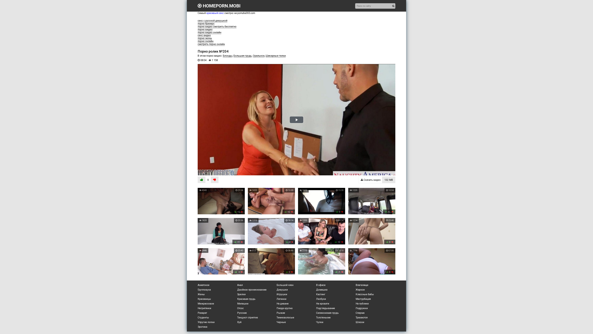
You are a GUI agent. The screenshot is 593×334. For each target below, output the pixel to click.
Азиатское (203, 285)
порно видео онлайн (209, 32)
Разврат (202, 312)
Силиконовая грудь (327, 312)
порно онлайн (205, 41)
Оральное (259, 55)
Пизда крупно (285, 308)
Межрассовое (206, 303)
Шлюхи (360, 322)
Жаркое (360, 289)
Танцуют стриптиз (247, 317)
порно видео (205, 29)
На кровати (322, 303)
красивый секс (215, 13)
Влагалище (362, 285)
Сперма (360, 312)
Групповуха (204, 289)
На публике (362, 303)
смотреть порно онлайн (211, 44)
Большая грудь (242, 55)
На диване (283, 303)
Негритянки (204, 308)
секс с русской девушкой (212, 20)
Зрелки (241, 294)
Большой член (285, 285)
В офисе (321, 285)
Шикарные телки (276, 55)
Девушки (282, 289)
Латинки (281, 299)
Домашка (321, 289)
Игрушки (282, 294)
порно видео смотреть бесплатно (217, 26)
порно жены (205, 38)
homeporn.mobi (221, 6)
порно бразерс (206, 23)
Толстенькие (323, 317)
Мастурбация (363, 299)
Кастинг (320, 294)
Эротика (202, 326)
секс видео (204, 35)
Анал (240, 285)
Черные (281, 322)
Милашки (242, 303)
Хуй (239, 322)
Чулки (319, 322)
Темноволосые (285, 317)
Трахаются (362, 317)
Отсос (240, 308)
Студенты (203, 317)
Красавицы (204, 299)
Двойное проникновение (252, 289)
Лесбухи (321, 299)
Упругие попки (206, 322)
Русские (242, 312)
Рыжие (281, 312)
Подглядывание (325, 308)
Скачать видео (378, 179)
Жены (201, 294)
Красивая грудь (246, 299)
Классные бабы (365, 294)
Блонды (227, 55)
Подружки (362, 308)
